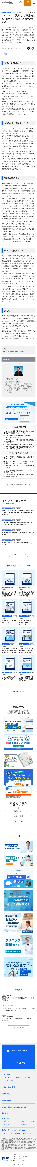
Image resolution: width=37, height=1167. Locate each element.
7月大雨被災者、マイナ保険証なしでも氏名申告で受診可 (18, 1019)
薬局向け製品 (6, 1094)
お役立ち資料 (18, 816)
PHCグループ (4, 7)
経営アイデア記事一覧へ (18, 484)
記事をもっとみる (18, 1027)
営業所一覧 (28, 1077)
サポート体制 (17, 1077)
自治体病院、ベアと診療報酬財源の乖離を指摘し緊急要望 (18, 999)
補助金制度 (5, 1130)
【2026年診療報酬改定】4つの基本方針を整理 (18, 444)
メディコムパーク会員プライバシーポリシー (19, 1159)
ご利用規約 (14, 1154)
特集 (32, 1121)
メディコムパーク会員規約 (19, 1156)
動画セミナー (18, 811)
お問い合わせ (27, 1133)
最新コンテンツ (7, 1118)
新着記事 (6, 1121)
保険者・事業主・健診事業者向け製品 (14, 1107)
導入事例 (5, 1113)
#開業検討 (4, 54)
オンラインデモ (7, 1133)
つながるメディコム (18, 1130)
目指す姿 (6, 1077)
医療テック (16, 1121)
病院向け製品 (6, 1100)
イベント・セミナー (18, 821)
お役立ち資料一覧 (18, 691)
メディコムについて (8, 1074)
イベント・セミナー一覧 (18, 554)
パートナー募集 (9, 1080)
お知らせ (17, 1133)
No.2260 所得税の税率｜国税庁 (13, 351)
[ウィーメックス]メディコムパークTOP (19, 7)
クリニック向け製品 (8, 1087)
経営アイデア (25, 1121)
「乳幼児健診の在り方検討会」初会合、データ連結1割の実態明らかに (18, 1009)
